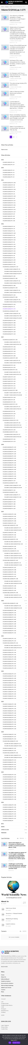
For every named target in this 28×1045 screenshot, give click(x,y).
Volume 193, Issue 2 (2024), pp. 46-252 (13, 757)
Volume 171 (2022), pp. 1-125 (9, 691)
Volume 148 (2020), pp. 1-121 (9, 628)
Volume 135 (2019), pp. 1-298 (9, 585)
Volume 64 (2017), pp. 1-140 (9, 351)
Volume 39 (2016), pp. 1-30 (9, 257)
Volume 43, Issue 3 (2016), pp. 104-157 (13, 273)
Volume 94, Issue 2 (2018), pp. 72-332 (12, 497)
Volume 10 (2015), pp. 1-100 (9, 182)
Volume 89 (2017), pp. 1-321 (9, 439)
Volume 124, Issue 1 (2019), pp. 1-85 (12, 541)
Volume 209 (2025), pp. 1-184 (9, 797)
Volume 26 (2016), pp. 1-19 (9, 228)
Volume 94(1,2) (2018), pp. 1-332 (10, 492)
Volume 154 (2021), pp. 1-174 (9, 650)
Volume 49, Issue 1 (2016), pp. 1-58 (12, 299)
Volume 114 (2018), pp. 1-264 (9, 478)
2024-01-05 (11, 870)
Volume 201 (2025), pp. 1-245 (9, 779)
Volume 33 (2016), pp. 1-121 (9, 244)
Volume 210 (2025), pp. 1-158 (9, 799)
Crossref (3, 999)
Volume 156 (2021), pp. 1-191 (9, 654)
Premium (3, 832)
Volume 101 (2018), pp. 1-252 (9, 449)
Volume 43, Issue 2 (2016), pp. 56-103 (12, 271)
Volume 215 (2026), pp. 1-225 (9, 813)
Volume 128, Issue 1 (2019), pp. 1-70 (12, 562)
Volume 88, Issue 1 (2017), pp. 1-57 (12, 434)
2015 (2, 180)
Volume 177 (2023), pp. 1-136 (9, 708)
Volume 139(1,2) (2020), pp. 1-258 (10, 603)
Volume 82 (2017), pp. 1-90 (9, 411)
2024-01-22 (12, 24)
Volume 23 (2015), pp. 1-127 (9, 211)
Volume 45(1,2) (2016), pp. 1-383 (10, 278)
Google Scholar (5, 1003)
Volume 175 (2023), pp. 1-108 (9, 704)
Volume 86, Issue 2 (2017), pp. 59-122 (12, 425)
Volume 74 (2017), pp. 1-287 (9, 383)
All (18, 838)
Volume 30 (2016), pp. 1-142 (9, 237)
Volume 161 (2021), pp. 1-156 (9, 665)
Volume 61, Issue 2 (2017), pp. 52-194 (12, 344)
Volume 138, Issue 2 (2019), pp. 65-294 (13, 597)
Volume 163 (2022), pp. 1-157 (9, 673)
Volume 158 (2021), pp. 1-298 (9, 659)
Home (2, 6)
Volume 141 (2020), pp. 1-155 (9, 612)
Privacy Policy (4, 1027)
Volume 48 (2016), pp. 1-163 (9, 295)
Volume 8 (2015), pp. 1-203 (9, 218)
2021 (2, 636)
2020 (2, 600)
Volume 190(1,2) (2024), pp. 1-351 (10, 741)
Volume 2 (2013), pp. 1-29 (8, 164)
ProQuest (3, 1008)
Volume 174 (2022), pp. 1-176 (9, 698)
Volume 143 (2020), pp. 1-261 (9, 617)
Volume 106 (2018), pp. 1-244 (9, 460)
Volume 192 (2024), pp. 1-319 (9, 750)
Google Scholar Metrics (7, 1005)
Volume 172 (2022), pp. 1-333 (9, 694)
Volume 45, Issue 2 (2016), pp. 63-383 (12, 283)
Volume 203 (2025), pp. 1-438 (9, 783)
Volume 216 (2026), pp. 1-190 (9, 816)
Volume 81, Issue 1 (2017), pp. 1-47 (12, 406)
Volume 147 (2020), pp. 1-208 (9, 626)
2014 (2, 167)
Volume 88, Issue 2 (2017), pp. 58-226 (12, 436)
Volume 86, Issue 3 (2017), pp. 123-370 (13, 427)
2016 (11, 6)
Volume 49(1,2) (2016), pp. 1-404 (10, 297)
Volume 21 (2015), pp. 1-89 (9, 207)
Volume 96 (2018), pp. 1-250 (9, 501)
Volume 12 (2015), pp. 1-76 (9, 187)
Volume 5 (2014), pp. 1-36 (8, 174)
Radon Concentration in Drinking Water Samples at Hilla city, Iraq (17, 128)
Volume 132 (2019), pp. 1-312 (9, 574)
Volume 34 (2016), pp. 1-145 (9, 246)
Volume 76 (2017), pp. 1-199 (9, 388)
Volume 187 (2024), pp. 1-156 (9, 734)
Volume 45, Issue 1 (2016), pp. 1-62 (12, 280)
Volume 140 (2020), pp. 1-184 (9, 610)
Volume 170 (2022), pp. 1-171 (9, 689)
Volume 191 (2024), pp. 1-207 (9, 748)
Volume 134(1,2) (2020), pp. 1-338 (10, 578)
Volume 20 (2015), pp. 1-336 (9, 205)
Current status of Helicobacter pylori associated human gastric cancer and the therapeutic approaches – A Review (17, 105)
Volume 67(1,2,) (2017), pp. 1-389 (10, 358)
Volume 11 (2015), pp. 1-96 (9, 185)
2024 (2, 731)
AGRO (2, 1015)
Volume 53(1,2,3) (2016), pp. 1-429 (10, 311)
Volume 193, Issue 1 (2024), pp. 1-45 (12, 755)
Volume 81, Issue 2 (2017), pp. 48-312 (12, 408)
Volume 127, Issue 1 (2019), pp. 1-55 (12, 553)
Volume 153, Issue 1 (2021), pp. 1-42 (12, 645)
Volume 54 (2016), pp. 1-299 (9, 320)
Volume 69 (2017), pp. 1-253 (9, 367)
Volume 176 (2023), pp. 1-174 (9, 706)
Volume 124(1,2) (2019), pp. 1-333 (10, 539)
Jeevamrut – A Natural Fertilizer (14, 913)
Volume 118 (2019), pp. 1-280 (9, 520)
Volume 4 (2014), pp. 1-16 (8, 172)
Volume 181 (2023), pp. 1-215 (9, 717)
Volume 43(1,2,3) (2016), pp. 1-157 (10, 266)
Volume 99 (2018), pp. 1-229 (9, 508)
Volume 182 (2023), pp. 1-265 (9, 719)
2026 (2, 802)
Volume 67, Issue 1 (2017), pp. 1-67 (12, 360)
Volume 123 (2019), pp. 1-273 (9, 537)
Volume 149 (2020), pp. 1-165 (9, 630)
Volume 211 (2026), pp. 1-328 (9, 804)
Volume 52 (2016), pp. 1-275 (19, 6)
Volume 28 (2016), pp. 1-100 (9, 233)
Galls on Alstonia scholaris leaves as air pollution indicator (17, 93)
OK (10, 1042)
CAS (2, 1001)
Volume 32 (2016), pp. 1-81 (9, 242)
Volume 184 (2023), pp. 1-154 (9, 724)
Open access (4, 149)
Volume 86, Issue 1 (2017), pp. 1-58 (12, 422)
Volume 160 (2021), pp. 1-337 (9, 663)
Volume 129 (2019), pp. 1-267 (9, 567)
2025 (2, 772)
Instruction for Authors (7, 983)
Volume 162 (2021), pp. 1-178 (9, 668)
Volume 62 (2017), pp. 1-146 (9, 346)
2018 (2, 444)
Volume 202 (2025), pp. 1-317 (9, 781)
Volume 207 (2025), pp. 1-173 (9, 792)
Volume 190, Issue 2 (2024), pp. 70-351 (13, 745)
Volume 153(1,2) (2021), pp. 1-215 (10, 643)
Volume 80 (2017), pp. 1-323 (9, 402)
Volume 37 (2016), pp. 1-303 (9, 253)
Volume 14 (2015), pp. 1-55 (9, 191)
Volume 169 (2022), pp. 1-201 (9, 687)
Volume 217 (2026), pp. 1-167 (9, 818)
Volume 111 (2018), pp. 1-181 (9, 471)
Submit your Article (11, 908)
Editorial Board (5, 979)
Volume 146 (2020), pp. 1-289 (9, 623)
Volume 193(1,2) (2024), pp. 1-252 (10, 752)
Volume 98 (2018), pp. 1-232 (9, 506)
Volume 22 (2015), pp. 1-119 (9, 209)
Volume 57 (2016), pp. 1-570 (9, 327)
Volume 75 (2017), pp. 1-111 (9, 385)
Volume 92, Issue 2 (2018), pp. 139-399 (13, 487)
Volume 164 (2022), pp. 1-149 (9, 676)
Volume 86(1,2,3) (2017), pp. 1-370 (10, 420)
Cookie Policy (4, 1029)
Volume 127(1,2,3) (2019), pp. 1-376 (11, 550)
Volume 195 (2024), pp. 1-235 (9, 762)
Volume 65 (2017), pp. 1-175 (9, 353)
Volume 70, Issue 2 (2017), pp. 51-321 (12, 374)
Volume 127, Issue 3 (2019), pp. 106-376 (13, 557)
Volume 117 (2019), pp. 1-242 (9, 518)
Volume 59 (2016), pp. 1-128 (9, 331)
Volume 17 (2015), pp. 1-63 (9, 198)
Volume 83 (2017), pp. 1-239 (9, 413)
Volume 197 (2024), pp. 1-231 (9, 766)
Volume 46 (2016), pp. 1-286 (9, 285)
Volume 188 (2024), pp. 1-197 (9, 736)
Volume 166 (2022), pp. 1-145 (9, 680)
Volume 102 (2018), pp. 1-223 (9, 451)
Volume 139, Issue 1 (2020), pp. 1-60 (12, 605)
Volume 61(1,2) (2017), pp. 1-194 (10, 339)
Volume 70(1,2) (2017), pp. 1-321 (10, 369)
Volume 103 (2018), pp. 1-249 (9, 453)
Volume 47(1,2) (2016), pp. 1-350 (10, 287)
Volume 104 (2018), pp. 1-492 (9, 456)
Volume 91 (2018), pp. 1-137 (9, 480)
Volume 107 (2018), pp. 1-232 (9, 462)
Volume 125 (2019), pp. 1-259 (9, 546)
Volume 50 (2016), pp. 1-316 (9, 304)
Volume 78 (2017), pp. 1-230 (9, 397)
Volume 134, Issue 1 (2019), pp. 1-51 (12, 581)
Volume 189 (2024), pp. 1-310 (9, 738)
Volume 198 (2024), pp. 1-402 (9, 768)
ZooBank (3, 1012)
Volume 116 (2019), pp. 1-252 (9, 516)
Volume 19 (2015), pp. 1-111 (9, 202)
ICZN (2, 1007)
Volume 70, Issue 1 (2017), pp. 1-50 (12, 372)
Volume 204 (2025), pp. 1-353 (9, 785)
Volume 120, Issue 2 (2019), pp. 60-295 (13, 530)
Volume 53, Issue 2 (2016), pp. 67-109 (12, 315)
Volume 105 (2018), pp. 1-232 (9, 458)
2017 (2, 337)
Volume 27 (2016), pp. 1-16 (9, 230)
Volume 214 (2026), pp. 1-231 (9, 811)
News (2, 826)
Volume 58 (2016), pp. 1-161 (9, 329)
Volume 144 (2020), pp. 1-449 (9, 619)
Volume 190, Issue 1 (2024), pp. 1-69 (12, 743)
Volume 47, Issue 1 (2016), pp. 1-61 (12, 290)
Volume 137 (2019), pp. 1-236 (9, 590)
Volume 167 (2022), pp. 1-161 (9, 682)
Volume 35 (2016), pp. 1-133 (9, 248)
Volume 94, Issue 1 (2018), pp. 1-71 (12, 494)
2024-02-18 (11, 849)
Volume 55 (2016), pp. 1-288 (9, 322)
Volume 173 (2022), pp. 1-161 (9, 696)
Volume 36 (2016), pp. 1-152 (9, 251)
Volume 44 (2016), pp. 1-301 (9, 276)
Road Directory (4, 1010)
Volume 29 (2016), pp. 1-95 (9, 235)
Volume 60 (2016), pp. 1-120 (9, 334)
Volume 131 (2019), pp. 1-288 (9, 572)
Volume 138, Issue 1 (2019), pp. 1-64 (12, 595)
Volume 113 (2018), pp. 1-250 (9, 476)
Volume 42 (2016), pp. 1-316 (9, 264)
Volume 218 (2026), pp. (8, 820)
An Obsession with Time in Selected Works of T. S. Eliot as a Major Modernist (18, 74)
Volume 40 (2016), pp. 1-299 (9, 260)
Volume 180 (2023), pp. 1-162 (9, 715)
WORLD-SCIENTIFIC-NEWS (16, 22)
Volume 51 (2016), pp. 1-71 (9, 306)
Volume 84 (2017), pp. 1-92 (9, 415)
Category (7, 6)
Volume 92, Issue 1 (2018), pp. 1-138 (12, 485)
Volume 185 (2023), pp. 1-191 (9, 726)
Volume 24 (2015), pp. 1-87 (9, 214)
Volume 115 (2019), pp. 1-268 (9, 514)
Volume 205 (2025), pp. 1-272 (9, 788)
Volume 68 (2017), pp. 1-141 (9, 365)
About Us (5, 901)
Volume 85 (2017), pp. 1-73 (9, 418)
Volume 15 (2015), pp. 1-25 (9, 193)
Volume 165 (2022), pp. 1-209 (9, 678)
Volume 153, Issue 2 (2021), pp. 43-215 (13, 647)
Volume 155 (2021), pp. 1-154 (9, 652)
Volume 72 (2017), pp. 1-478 (9, 379)
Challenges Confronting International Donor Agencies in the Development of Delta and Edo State (17, 866)
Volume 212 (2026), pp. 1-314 (9, 807)
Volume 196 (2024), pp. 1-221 (9, 764)
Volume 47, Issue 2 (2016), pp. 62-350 (12, 292)
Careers (24, 931)
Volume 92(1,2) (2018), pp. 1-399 (10, 482)
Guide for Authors (10, 924)
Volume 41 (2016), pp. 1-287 (9, 262)
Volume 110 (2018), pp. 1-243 (9, 469)
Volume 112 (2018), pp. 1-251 (9, 474)
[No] (26, 1039)
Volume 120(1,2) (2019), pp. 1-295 (10, 525)
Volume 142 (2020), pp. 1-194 (9, 614)
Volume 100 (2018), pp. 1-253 (9, 447)
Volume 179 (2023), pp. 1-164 (9, 713)
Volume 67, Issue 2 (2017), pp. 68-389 (12, 362)
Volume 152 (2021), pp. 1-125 (9, 640)
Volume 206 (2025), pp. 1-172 (9, 790)
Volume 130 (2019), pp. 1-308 (9, 569)
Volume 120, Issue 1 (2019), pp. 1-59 (12, 527)
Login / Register (5, 1025)
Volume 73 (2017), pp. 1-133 (9, 381)
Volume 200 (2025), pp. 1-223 (9, 776)
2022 (2, 671)
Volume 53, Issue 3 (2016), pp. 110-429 (13, 318)
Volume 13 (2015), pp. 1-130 (9, 189)
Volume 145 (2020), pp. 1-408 (9, 621)
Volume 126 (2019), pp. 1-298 (9, 548)
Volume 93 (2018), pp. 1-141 (9, 490)
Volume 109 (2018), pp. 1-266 (9, 467)
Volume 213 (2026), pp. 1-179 (9, 809)
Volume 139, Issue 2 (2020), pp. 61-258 (13, 608)
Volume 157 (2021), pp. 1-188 (9, 656)
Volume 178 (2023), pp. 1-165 (9, 710)
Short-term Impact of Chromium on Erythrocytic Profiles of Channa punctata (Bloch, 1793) (17, 845)
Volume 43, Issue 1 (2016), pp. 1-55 (12, 269)
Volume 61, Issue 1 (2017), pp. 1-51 (12, 342)
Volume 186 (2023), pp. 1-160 (9, 728)
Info (2, 823)
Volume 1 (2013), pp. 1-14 (8, 162)
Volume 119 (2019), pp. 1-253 (9, 523)
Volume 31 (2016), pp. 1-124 (9, 239)
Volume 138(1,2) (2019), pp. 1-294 (10, 592)
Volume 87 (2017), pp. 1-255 (9, 429)
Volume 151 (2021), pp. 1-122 (9, 638)
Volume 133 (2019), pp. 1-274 (9, 576)
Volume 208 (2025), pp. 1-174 (9, 794)
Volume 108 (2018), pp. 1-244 (9, 465)
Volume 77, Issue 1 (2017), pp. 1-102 (12, 392)
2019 (2, 511)
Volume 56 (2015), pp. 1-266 (9, 325)
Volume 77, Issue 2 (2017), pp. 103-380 (13, 395)
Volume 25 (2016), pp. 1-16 (9, 226)
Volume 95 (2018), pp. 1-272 (9, 499)
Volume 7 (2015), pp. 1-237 (9, 216)
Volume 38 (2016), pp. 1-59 (9, 255)
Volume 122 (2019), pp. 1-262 (9, 534)
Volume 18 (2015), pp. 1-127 (9, 200)
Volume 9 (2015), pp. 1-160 (9, 220)
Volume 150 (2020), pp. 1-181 (9, 632)
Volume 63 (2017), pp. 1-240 (9, 349)
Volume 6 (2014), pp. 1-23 (8, 177)
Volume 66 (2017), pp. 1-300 (9, 355)
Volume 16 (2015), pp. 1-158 (9, 196)
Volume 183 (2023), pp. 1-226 (9, 722)
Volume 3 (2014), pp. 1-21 (8, 170)
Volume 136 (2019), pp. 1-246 (9, 588)
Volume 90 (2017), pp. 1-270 (9, 441)
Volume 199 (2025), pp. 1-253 (9, 774)
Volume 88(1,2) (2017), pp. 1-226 (10, 432)
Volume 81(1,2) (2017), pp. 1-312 (10, 404)
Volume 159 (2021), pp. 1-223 (9, 661)
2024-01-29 (11, 860)
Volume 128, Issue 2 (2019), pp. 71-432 (13, 565)
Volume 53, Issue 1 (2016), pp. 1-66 (12, 313)
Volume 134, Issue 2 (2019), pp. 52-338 (13, 583)
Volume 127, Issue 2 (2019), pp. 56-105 (13, 555)
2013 (2, 159)
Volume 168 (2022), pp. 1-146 (9, 685)
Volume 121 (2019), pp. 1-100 (9, 532)
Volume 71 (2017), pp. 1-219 (9, 376)
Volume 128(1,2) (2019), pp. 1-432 (10, 560)
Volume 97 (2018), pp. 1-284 (9, 504)
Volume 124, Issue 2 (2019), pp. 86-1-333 (13, 544)
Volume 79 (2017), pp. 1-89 (9, 399)
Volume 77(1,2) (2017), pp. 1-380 (10, 390)
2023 (2, 701)
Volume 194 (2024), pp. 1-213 (9, 760)
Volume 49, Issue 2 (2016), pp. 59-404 (12, 301)
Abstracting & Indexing (12, 918)
